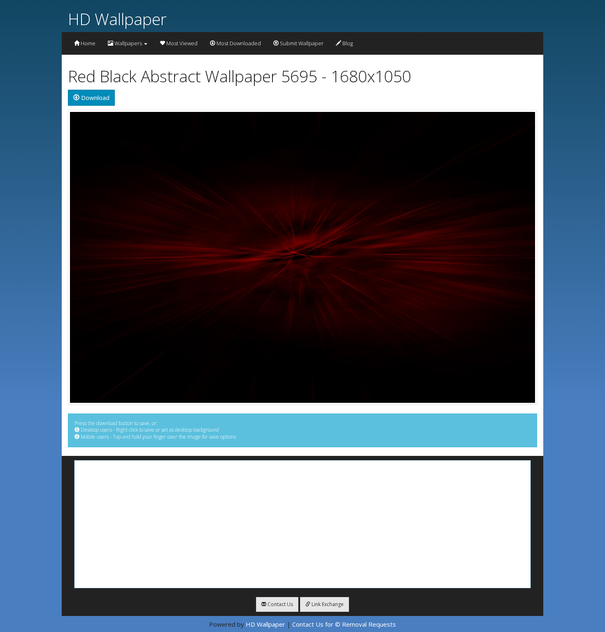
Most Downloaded (238, 43)
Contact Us (279, 604)
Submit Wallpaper (301, 43)
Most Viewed (181, 43)
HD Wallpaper (117, 19)
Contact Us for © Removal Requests (344, 624)
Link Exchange (327, 604)
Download (94, 97)
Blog (347, 43)
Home (87, 43)
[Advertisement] (302, 524)
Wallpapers (128, 43)
